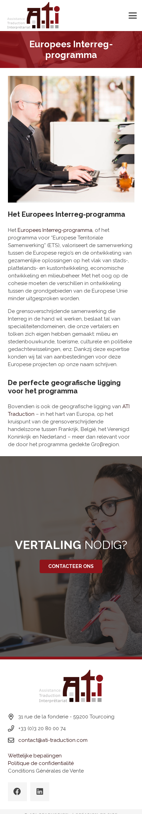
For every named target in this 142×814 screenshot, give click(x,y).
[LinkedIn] (39, 791)
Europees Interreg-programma (55, 230)
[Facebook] (17, 791)
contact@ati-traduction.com (53, 740)
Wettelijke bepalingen (35, 756)
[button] (132, 15)
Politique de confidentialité (41, 763)
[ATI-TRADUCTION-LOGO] (33, 15)
